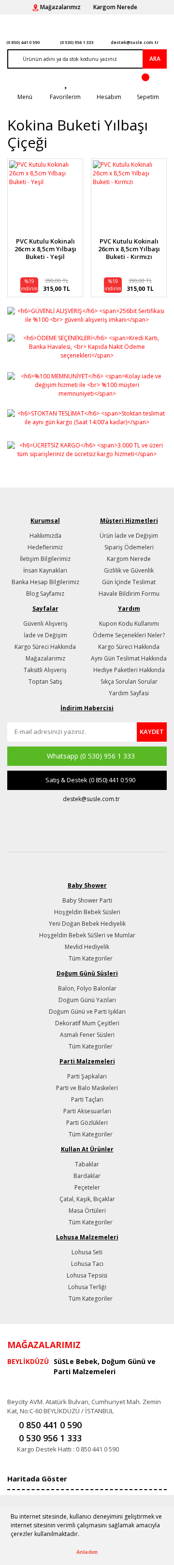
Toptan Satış (45, 681)
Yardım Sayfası (129, 693)
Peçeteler (87, 1187)
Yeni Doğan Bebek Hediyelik (87, 923)
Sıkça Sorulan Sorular (129, 681)
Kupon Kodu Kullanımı (129, 623)
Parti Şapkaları (87, 1076)
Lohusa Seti (87, 1252)
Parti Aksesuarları (87, 1111)
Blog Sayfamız (45, 593)
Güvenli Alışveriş (45, 623)
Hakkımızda (45, 535)
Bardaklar (87, 1176)
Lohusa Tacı (87, 1264)
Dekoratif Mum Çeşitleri (87, 1023)
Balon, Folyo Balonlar (87, 988)
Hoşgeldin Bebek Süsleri (87, 912)
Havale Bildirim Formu (129, 593)
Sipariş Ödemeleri (129, 547)
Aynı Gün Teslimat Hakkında (129, 658)
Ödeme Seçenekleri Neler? (129, 635)
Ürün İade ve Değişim (129, 535)
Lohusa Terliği (87, 1287)
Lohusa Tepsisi (87, 1275)
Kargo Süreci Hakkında (45, 647)
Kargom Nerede (129, 559)
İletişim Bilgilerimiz (45, 559)
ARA (154, 59)
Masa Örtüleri (87, 1210)
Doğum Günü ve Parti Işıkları (87, 1011)
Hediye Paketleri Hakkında (129, 670)
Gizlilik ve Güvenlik (129, 570)
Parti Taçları (87, 1099)
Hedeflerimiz (45, 547)
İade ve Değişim (45, 635)
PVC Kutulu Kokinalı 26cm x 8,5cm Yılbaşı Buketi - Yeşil (45, 249)
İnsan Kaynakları (45, 570)
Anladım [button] (87, 1551)
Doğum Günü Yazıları (87, 1000)
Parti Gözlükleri (87, 1123)
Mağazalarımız (45, 658)
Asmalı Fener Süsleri (87, 1035)
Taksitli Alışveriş (45, 670)
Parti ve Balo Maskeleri (87, 1088)
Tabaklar (87, 1164)
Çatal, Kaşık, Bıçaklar (87, 1199)
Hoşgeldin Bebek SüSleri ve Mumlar (87, 935)
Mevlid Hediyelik (87, 947)
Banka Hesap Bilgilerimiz (45, 582)
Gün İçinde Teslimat (129, 582)
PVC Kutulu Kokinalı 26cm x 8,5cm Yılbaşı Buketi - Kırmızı (129, 249)
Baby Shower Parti (87, 900)
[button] (82, 1535)
